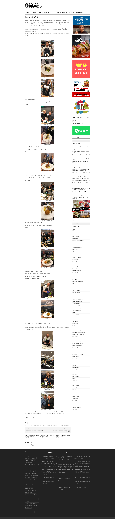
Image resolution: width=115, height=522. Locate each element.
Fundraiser (34, 473)
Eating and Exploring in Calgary (78, 167)
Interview (34, 477)
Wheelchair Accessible (30, 509)
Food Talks (74, 327)
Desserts (36, 464)
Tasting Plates (75, 400)
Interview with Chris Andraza (47, 481)
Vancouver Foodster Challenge (31, 503)
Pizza (27, 492)
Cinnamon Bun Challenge (77, 305)
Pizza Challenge (75, 372)
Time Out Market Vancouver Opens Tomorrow (80, 197)
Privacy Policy (74, 234)
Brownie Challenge (75, 242)
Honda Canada (34, 475)
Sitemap (73, 230)
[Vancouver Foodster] (34, 7)
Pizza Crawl (74, 374)
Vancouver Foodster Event (31, 505)
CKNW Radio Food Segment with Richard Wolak (80, 308)
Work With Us (74, 409)
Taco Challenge (75, 398)
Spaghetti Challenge (76, 290)
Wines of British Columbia (64, 425)
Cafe (27, 460)
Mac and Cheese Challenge (77, 270)
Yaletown (27, 514)
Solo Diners (28, 496)
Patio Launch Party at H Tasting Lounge (34, 430)
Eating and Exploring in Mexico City (78, 178)
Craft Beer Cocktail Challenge (77, 316)
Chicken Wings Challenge (77, 301)
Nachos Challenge (75, 274)
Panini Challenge (75, 367)
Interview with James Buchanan (50, 456)
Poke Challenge (75, 283)
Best (31, 456)
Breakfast (27, 458)
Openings (74, 365)
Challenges (74, 253)
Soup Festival (74, 389)
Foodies (27, 473)
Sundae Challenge (75, 396)
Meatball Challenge (75, 272)
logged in (33, 445)
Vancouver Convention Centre (52, 425)
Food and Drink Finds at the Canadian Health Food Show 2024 (63, 436)
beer (27, 456)
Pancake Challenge (75, 277)
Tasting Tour (35, 499)
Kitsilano (32, 479)
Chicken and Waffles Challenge (78, 297)
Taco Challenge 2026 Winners (77, 182)
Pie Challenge (74, 279)
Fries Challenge (75, 266)
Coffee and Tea (28, 462)
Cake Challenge (75, 249)
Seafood (35, 494)
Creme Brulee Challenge (76, 257)
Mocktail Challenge (75, 356)
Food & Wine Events (31, 422)
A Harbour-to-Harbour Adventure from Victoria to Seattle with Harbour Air (85, 486)
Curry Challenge (75, 321)
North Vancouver (29, 488)
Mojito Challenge (75, 358)
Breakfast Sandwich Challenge (78, 240)
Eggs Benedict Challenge (76, 325)
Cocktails (32, 460)
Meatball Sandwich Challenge (77, 354)
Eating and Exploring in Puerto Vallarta (79, 172)
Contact (73, 312)
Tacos (34, 496)
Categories (74, 251)
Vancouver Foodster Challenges (46, 13)
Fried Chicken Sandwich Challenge (78, 332)
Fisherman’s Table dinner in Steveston (79, 161)
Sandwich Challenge (76, 383)
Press (73, 378)
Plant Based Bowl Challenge (77, 281)
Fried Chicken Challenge (76, 263)
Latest (27, 13)
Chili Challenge (75, 255)
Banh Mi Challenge (75, 236)
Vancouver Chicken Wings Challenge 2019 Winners (60, 430)
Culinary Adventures (78, 13)
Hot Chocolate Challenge (76, 341)
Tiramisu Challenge (75, 405)
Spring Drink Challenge (76, 391)
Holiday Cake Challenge (76, 336)
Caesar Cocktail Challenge (77, 247)
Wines (32, 511)
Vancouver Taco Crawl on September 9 (79, 154)
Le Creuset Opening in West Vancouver (79, 151)
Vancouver (28, 501)
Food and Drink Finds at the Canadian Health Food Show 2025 (32, 436)
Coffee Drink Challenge (76, 310)
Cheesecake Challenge (76, 294)
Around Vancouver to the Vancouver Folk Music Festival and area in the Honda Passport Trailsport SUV (81, 148)
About (73, 229)
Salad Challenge (75, 380)
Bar (34, 454)
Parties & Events (44, 422)
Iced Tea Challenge (75, 268)
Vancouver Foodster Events (63, 13)
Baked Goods (28, 454)
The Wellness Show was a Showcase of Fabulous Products (47, 436)
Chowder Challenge (76, 303)
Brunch (34, 458)
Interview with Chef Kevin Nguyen (48, 472)
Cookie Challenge (75, 314)
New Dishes (28, 486)
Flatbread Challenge (76, 261)
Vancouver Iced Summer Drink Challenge (79, 158)
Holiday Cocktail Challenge (77, 338)
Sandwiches (28, 494)
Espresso (27, 471)
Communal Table (29, 464)
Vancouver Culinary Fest (76, 407)
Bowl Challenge (75, 238)
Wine (26, 511)
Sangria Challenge (75, 385)
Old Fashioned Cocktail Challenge (78, 363)
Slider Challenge (75, 387)
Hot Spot (27, 477)
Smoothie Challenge (76, 288)
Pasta (34, 490)
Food (33, 471)
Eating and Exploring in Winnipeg (78, 164)
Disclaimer (74, 231)
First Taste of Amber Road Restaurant (79, 180)
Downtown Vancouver (30, 469)
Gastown (27, 475)
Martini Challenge (75, 352)
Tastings (34, 13)
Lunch (27, 481)
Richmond (32, 492)
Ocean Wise (28, 490)
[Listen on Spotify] (81, 135)
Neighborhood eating (30, 484)
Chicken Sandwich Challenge (77, 299)
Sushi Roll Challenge (76, 292)
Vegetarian (28, 507)
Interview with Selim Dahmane (48, 486)
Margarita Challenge (76, 349)
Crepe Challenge (75, 259)
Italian (27, 479)
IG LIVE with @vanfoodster (77, 345)
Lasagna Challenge (75, 347)
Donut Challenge (75, 323)
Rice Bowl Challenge (76, 285)
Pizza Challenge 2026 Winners (64, 483)
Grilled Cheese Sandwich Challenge (78, 334)
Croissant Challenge (76, 319)
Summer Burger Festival (76, 394)
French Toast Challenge (76, 330)
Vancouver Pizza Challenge (64, 487)
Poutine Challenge (75, 376)
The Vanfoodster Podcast (77, 402)
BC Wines (30, 425)
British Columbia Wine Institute (39, 425)
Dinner (27, 466)
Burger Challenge (75, 245)
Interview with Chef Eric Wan (47, 477)
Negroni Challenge (75, 360)
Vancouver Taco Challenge (77, 195)
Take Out (27, 499)
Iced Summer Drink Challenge (77, 343)
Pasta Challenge (75, 369)
